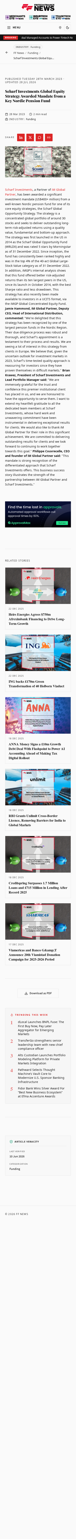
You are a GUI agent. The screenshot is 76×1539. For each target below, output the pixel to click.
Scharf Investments (19, 190)
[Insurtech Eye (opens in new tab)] (38, 17)
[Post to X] (30, 137)
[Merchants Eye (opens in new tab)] (15, 17)
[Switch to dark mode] (67, 27)
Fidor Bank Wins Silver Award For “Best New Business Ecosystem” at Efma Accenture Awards (41, 1092)
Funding (33, 53)
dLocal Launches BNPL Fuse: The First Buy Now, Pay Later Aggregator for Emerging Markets (41, 1028)
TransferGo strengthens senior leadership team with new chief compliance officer (40, 1044)
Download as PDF (41, 993)
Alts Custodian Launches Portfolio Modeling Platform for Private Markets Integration (41, 1059)
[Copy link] (49, 137)
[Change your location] (60, 27)
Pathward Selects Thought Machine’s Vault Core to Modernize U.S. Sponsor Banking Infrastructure (41, 1076)
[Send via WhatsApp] (39, 137)
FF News (19, 53)
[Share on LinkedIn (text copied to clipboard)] (21, 137)
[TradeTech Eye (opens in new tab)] (61, 17)
